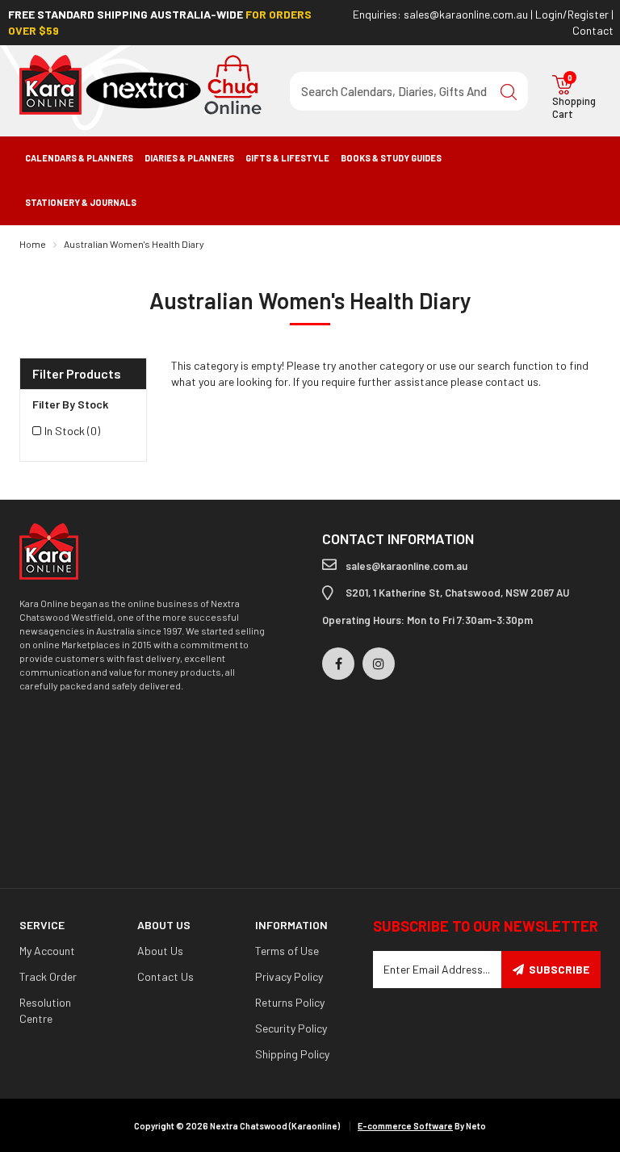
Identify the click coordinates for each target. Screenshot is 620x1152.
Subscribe (559, 969)
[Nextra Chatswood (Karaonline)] (140, 83)
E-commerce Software (405, 1126)
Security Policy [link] (291, 1028)
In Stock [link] (72, 431)
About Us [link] (160, 950)
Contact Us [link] (165, 976)
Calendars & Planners (79, 158)
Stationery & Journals (80, 202)
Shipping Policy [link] (292, 1054)
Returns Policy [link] (290, 1002)
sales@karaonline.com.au (466, 14)
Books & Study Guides (391, 158)
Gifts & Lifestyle (287, 158)
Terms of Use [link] (287, 950)
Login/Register (572, 14)
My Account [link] (47, 950)
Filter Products (76, 374)
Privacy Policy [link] (289, 976)
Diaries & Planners (189, 158)
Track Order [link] (48, 976)
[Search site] (509, 91)
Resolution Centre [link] (45, 1010)
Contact (593, 30)
